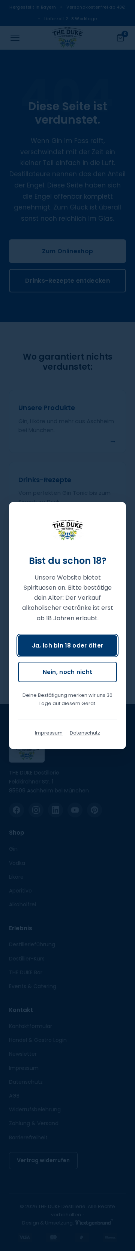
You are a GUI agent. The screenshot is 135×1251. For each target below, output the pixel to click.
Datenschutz (85, 732)
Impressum (49, 732)
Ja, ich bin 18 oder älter (68, 645)
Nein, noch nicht (68, 672)
